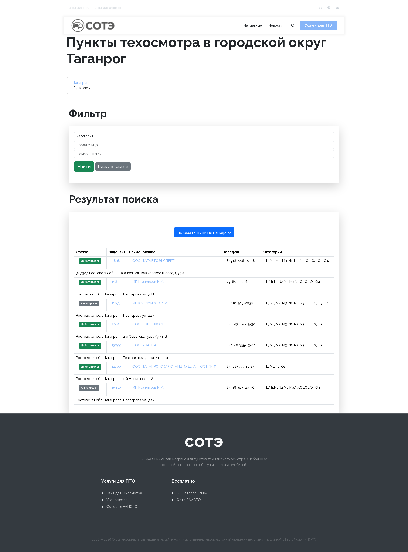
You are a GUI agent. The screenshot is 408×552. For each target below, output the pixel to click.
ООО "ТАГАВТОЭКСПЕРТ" (153, 261)
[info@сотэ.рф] (337, 8)
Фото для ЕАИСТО (121, 507)
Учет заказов (117, 500)
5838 (116, 261)
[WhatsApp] (320, 8)
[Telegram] (329, 8)
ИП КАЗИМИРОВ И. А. (150, 303)
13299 (116, 345)
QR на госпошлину (192, 493)
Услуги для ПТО (318, 25)
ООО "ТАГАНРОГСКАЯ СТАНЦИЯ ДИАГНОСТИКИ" (174, 366)
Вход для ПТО (79, 8)
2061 (115, 324)
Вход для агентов (108, 8)
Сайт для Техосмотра (124, 493)
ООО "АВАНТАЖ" (146, 345)
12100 (116, 366)
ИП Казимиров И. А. (148, 282)
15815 (116, 282)
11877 (116, 303)
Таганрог (80, 83)
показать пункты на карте (204, 232)
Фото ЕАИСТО (189, 500)
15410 (116, 387)
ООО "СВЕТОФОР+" (148, 324)
